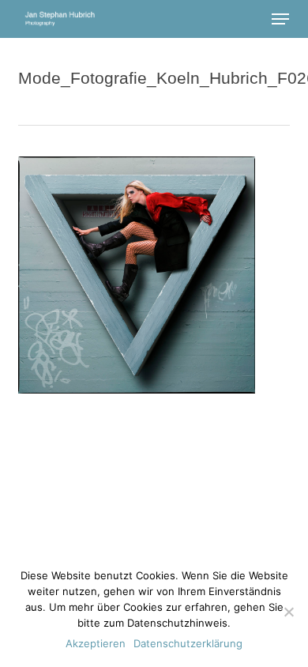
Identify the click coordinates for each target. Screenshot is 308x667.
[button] (280, 19)
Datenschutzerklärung (187, 643)
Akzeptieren (96, 643)
